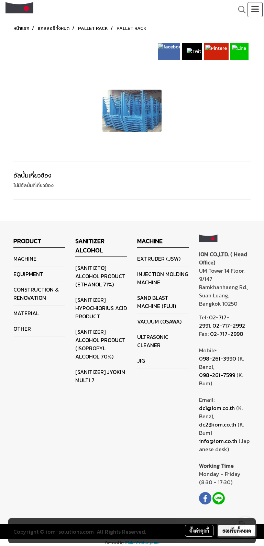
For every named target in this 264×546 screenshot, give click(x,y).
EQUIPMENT (28, 274)
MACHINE (24, 258)
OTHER (22, 329)
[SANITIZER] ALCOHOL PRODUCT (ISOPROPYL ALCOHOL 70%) (100, 344)
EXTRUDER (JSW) (158, 258)
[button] (239, 9)
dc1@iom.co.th (217, 408)
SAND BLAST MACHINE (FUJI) (156, 302)
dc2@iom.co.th (217, 424)
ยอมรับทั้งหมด (236, 530)
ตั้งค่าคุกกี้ (199, 530)
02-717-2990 (226, 334)
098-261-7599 (217, 375)
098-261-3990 (217, 358)
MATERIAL (26, 313)
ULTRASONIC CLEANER (152, 341)
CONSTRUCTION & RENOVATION (36, 293)
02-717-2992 (228, 325)
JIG (141, 360)
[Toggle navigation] (255, 9)
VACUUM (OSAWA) (159, 321)
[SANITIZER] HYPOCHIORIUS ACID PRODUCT (101, 308)
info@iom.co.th (218, 441)
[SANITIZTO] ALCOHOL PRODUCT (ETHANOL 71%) (100, 276)
